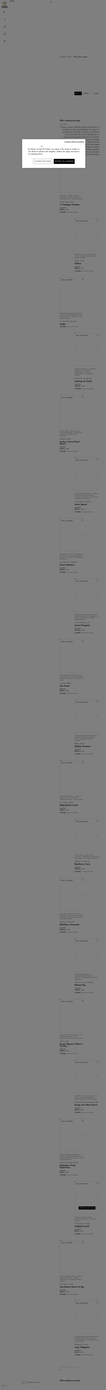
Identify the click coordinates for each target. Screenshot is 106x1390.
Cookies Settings (42, 161)
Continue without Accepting (74, 142)
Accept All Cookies (64, 161)
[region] (54, 153)
